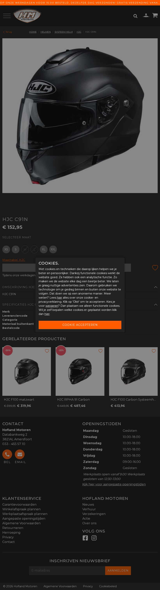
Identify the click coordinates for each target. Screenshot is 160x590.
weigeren (51, 306)
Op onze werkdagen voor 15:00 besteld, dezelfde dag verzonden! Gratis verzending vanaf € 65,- (80, 2)
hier (59, 297)
